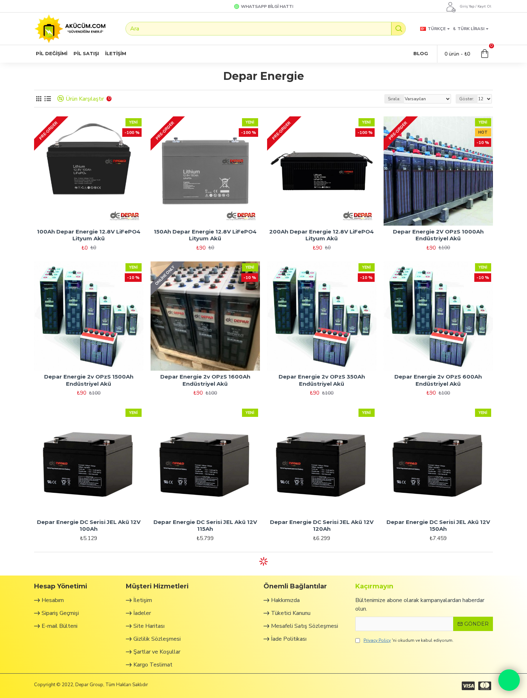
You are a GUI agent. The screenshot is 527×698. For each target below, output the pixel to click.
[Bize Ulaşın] (509, 680)
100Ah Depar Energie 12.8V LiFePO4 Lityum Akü (89, 235)
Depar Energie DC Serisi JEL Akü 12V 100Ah (89, 526)
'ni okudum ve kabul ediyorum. (409, 640)
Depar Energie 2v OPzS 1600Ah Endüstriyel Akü (205, 380)
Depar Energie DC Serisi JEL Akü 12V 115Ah (205, 526)
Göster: (466, 99)
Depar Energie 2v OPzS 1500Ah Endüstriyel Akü (88, 380)
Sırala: (394, 99)
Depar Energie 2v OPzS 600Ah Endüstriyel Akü (438, 380)
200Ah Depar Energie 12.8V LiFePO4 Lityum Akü (321, 235)
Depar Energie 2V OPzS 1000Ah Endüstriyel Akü (438, 235)
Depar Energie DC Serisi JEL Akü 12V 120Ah (322, 526)
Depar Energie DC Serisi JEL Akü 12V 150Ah (438, 526)
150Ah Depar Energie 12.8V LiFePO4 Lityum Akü (205, 235)
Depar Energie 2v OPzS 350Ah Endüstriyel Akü (322, 380)
